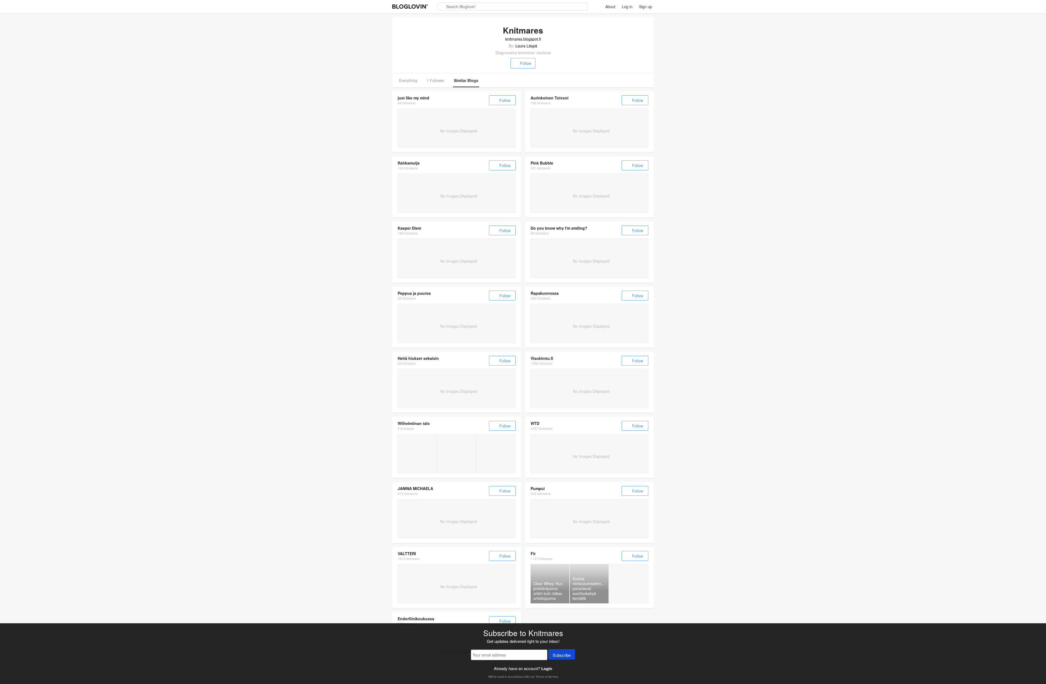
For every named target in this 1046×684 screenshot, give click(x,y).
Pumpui (538, 488)
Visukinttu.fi (542, 358)
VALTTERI (407, 553)
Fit (533, 553)
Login (546, 668)
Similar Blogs (466, 80)
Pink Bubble (542, 163)
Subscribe (562, 655)
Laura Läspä (526, 45)
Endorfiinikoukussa (416, 618)
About (610, 6)
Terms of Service (547, 676)
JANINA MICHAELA (415, 488)
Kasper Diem (409, 228)
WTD (535, 423)
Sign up (645, 6)
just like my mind (413, 98)
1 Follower (436, 80)
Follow (525, 63)
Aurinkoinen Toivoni (549, 98)
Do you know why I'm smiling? (559, 228)
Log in (627, 6)
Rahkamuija (408, 163)
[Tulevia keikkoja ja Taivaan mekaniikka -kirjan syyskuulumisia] (417, 453)
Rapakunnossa (545, 293)
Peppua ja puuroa (414, 293)
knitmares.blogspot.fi (523, 39)
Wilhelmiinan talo (414, 423)
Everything (408, 80)
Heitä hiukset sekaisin (418, 358)
